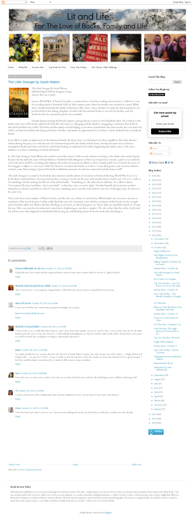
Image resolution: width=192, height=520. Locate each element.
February (158, 404)
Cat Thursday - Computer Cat (167, 324)
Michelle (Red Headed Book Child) (32, 285)
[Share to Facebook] (48, 248)
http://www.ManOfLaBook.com (29, 313)
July (156, 383)
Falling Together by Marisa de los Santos (167, 263)
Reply (17, 276)
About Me (22, 67)
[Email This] (39, 248)
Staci (17, 373)
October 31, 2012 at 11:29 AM (34, 408)
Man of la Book (23, 303)
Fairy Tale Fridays (78, 67)
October (158, 247)
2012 (154, 235)
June (156, 387)
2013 (154, 231)
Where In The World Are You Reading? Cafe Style (168, 308)
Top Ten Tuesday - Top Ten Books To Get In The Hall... (167, 284)
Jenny (18, 350)
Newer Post (14, 464)
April (156, 396)
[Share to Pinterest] (51, 248)
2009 (154, 422)
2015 (154, 222)
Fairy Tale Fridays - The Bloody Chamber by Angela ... (167, 296)
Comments (157, 153)
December (159, 238)
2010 (154, 418)
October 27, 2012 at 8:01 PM (64, 285)
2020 (154, 201)
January (158, 409)
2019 (154, 205)
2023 (154, 188)
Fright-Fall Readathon (163, 341)
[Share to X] (45, 248)
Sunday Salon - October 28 (166, 268)
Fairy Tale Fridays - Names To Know (166, 351)
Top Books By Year (57, 67)
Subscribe (165, 131)
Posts (154, 148)
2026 (154, 175)
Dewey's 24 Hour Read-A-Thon (166, 319)
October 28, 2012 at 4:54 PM (34, 350)
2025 (154, 180)
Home (11, 67)
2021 (154, 197)
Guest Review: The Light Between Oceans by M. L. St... (167, 331)
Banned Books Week (163, 363)
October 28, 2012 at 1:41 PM (53, 326)
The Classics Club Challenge (104, 67)
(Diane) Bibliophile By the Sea (30, 268)
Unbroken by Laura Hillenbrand (163, 368)
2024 (154, 184)
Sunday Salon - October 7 (165, 345)
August (157, 379)
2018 (154, 209)
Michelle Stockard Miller (27, 326)
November (159, 243)
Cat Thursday (160, 303)
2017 (154, 214)
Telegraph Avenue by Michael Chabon (167, 358)
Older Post (136, 464)
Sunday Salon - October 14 (166, 313)
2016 (154, 218)
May (156, 392)
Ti (16, 390)
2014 (154, 226)
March (157, 400)
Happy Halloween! (162, 251)
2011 (154, 414)
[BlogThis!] (42, 248)
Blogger (108, 512)
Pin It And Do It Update (165, 279)
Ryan (17, 408)
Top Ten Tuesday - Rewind (166, 337)
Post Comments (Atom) (30, 469)
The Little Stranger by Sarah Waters (34, 82)
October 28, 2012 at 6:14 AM (45, 303)
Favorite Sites (38, 67)
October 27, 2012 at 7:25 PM (58, 268)
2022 (154, 192)
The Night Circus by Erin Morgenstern (165, 256)
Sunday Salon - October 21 (166, 289)
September (159, 375)
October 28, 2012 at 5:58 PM (33, 373)
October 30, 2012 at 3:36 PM (31, 390)
